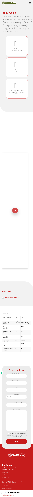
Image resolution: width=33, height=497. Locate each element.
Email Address (16, 380)
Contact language (16, 402)
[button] (30, 3)
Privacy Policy (5, 485)
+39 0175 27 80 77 (6, 472)
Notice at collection (8, 495)
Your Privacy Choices (13, 492)
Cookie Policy (5, 486)
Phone (16, 387)
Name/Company (16, 373)
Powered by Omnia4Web (7, 488)
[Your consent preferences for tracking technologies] (1, 372)
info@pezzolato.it (7, 474)
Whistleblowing (6, 479)
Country (16, 394)
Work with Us (5, 477)
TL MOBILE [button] (6, 291)
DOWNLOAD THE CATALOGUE (13, 297)
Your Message (16, 409)
